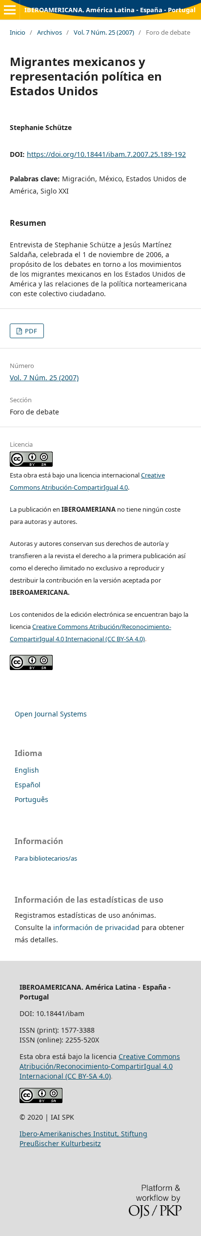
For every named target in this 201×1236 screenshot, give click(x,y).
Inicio (17, 32)
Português (31, 799)
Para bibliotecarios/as (46, 858)
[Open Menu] (10, 10)
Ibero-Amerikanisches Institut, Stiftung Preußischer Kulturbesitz (83, 1138)
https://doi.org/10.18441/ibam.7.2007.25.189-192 (106, 154)
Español (27, 784)
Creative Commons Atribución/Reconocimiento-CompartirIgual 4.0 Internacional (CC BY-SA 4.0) (100, 1066)
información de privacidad (96, 927)
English (27, 770)
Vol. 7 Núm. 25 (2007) (104, 32)
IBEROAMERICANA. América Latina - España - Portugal (110, 9)
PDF (30, 330)
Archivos (49, 32)
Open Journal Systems (51, 713)
